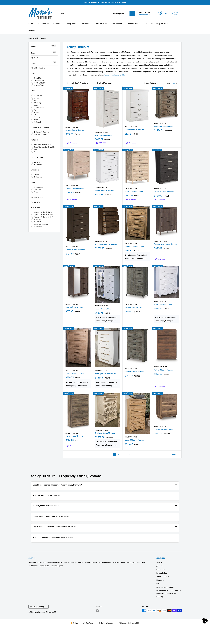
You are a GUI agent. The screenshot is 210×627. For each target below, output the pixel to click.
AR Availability (37, 197)
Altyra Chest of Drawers (103, 135)
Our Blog (159, 597)
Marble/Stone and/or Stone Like (44, 147)
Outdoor (147, 24)
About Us (159, 566)
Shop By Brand (162, 24)
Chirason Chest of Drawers (163, 429)
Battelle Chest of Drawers (134, 191)
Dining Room (71, 24)
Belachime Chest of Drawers (164, 192)
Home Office (99, 24)
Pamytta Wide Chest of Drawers (165, 244)
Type (33, 53)
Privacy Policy (161, 573)
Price (33, 73)
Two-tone (36, 117)
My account (144, 15)
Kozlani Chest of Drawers (163, 304)
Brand (33, 63)
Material (34, 140)
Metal (35, 149)
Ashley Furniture (40, 38)
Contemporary (38, 187)
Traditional (37, 189)
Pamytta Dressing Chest (74, 307)
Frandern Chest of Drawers (134, 371)
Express (36, 174)
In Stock (31, 31)
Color (33, 90)
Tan (34, 115)
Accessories (133, 24)
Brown (35, 105)
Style (33, 182)
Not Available (37, 164)
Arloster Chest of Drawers (75, 188)
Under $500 (37, 78)
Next (174, 454)
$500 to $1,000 (38, 80)
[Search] (132, 13)
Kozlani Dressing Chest (103, 309)
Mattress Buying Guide (165, 587)
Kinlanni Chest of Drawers (75, 373)
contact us (170, 521)
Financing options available (114, 75)
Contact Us (160, 569)
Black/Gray (37, 103)
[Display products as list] (177, 83)
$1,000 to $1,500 (39, 83)
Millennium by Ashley (40, 224)
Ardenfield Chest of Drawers (164, 126)
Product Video (37, 157)
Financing (160, 580)
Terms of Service (162, 576)
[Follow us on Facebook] (97, 610)
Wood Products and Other (42, 145)
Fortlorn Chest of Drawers (163, 370)
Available (36, 162)
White (35, 119)
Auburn (36, 98)
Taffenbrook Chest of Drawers (106, 244)
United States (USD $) (37, 607)
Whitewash (37, 122)
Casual (35, 192)
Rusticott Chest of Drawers (134, 246)
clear (54, 52)
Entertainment (116, 24)
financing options (56, 532)
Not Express (37, 177)
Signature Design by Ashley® (43, 214)
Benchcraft (37, 222)
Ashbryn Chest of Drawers (104, 190)
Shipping (35, 170)
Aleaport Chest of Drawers (134, 440)
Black (35, 100)
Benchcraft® (37, 219)
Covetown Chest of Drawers (75, 250)
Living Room (41, 24)
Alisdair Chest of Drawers (75, 130)
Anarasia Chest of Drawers (134, 130)
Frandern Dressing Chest (133, 307)
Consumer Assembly (40, 127)
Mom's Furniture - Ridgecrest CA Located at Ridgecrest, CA (168, 592)
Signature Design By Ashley (42, 212)
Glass (35, 152)
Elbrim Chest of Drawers (74, 436)
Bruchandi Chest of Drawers (105, 433)
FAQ (157, 583)
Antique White (38, 95)
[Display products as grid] (174, 83)
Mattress (85, 24)
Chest (35, 58)
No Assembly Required (41, 132)
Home (30, 24)
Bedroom (56, 24)
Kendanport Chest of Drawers (105, 374)
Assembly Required (40, 134)
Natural (35, 112)
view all (54, 45)
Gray (35, 110)
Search (159, 562)
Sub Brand (35, 207)
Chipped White (38, 107)
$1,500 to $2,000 (39, 85)
